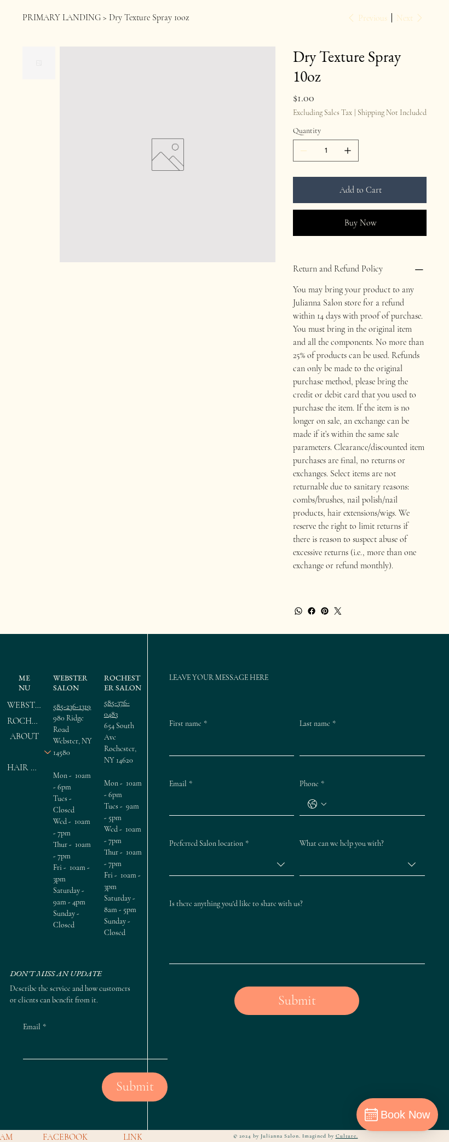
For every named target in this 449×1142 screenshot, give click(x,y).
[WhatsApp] (298, 610)
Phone (312, 783)
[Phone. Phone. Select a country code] (317, 804)
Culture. (347, 1136)
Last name (318, 723)
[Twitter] (337, 610)
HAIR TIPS (24, 767)
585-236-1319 (72, 706)
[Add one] (348, 151)
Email (180, 783)
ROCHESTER (24, 721)
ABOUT (24, 736)
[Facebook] (311, 610)
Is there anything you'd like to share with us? (236, 903)
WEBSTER (24, 705)
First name (188, 723)
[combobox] (232, 864)
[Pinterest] (324, 610)
